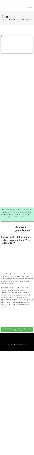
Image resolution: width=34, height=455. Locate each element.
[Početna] (2, 19)
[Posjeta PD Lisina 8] (17, 167)
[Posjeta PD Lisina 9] (17, 192)
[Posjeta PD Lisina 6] (17, 118)
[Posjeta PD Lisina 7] (17, 143)
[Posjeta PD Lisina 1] (17, 69)
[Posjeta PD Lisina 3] (17, 93)
